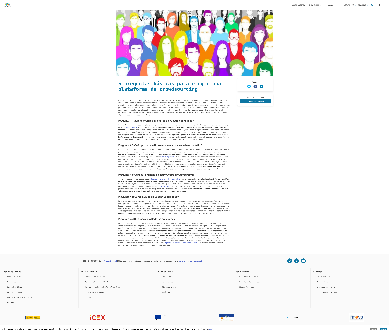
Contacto (11, 303)
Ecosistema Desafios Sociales (250, 282)
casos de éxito (164, 186)
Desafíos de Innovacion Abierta (97, 282)
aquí (211, 329)
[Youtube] (303, 260)
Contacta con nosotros (255, 101)
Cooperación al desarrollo (327, 292)
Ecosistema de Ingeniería (249, 277)
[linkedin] (261, 87)
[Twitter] (289, 260)
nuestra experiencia (167, 157)
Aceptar (383, 329)
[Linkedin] (296, 260)
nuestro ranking (131, 127)
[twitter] (249, 87)
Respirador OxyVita (14, 292)
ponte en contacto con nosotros (191, 261)
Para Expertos (167, 282)
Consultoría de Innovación (95, 277)
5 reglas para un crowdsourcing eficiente (166, 179)
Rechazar (373, 329)
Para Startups (167, 277)
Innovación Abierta (14, 287)
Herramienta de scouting (94, 292)
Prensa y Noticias (14, 277)
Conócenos (11, 282)
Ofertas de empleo (169, 287)
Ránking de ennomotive (326, 287)
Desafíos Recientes (324, 282)
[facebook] (255, 87)
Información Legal (110, 261)
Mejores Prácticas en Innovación (19, 297)
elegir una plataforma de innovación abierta (180, 243)
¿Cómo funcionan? (324, 277)
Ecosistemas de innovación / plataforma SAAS (102, 287)
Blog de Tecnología (246, 287)
